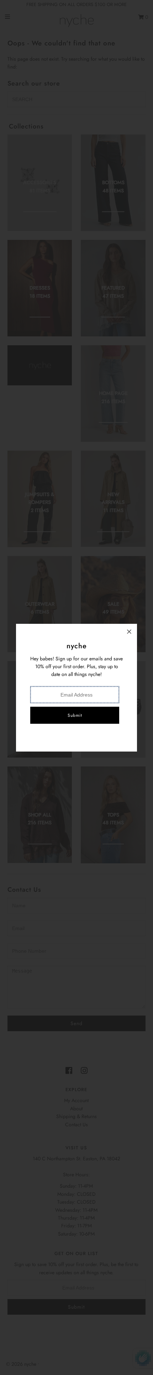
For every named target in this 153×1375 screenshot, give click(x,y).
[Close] (129, 631)
